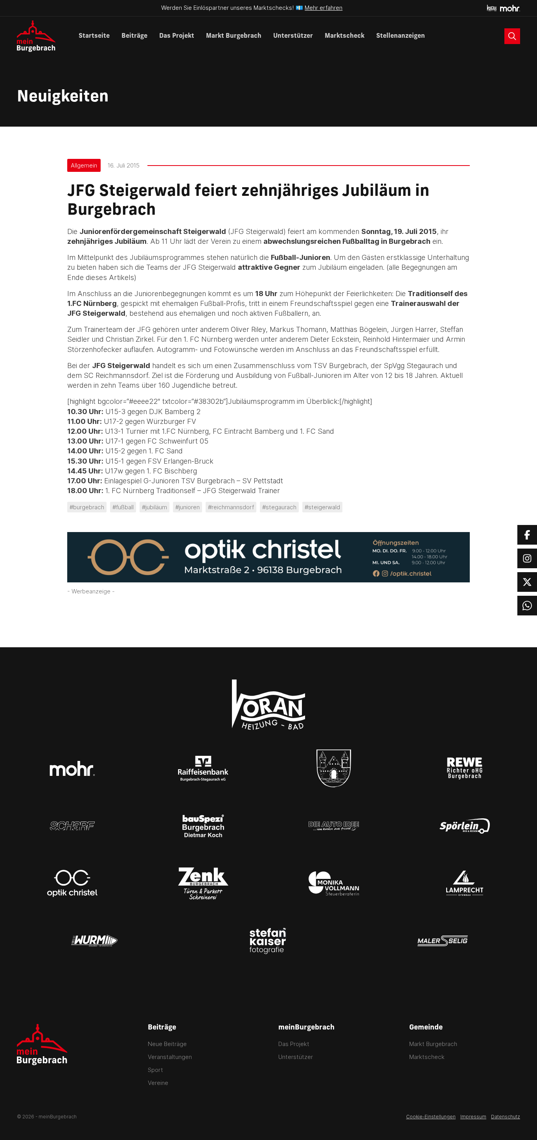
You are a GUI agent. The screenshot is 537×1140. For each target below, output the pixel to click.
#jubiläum (154, 507)
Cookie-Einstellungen (431, 1117)
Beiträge (134, 36)
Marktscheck (344, 36)
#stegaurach (279, 507)
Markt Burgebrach (233, 36)
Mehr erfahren (323, 7)
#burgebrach (87, 507)
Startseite (94, 36)
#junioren (187, 507)
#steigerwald (322, 507)
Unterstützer (293, 36)
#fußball (123, 507)
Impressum (473, 1117)
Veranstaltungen (170, 1057)
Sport (155, 1070)
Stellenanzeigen (400, 36)
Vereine (158, 1083)
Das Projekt (176, 36)
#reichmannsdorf (231, 507)
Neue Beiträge (167, 1044)
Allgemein (84, 165)
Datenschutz (505, 1117)
